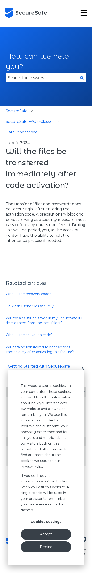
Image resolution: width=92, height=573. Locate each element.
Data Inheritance (22, 132)
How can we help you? (37, 61)
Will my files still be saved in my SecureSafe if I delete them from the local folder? (44, 320)
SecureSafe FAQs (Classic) (30, 121)
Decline (46, 547)
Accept (46, 534)
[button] (82, 367)
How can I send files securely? (30, 306)
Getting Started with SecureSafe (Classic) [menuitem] (39, 369)
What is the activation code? (29, 335)
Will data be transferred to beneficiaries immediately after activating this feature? (40, 349)
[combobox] (41, 77)
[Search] (81, 77)
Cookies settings (46, 522)
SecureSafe (17, 111)
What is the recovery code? (28, 294)
